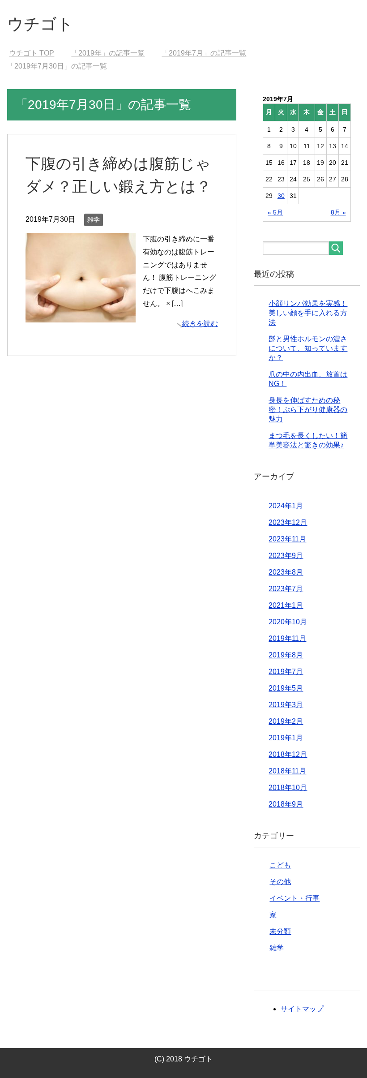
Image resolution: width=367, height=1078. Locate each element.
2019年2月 (286, 721)
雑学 (93, 219)
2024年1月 (286, 506)
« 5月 (275, 212)
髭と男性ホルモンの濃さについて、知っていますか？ (308, 348)
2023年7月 (286, 589)
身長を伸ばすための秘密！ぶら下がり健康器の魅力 (308, 409)
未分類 (280, 931)
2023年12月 (288, 522)
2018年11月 (287, 771)
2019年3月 (286, 705)
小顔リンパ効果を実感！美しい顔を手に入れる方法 (308, 313)
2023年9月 (286, 555)
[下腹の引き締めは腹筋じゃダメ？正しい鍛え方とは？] (81, 315)
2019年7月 (286, 671)
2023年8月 (286, 572)
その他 (280, 881)
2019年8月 (286, 655)
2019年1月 (286, 738)
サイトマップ (302, 1009)
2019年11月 (287, 638)
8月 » (338, 212)
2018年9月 (286, 804)
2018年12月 (288, 754)
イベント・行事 (294, 898)
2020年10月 (288, 622)
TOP (31, 53)
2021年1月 (286, 605)
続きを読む (200, 323)
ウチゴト (40, 24)
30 (281, 195)
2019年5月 (286, 688)
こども (280, 865)
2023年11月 (287, 539)
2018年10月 (288, 787)
